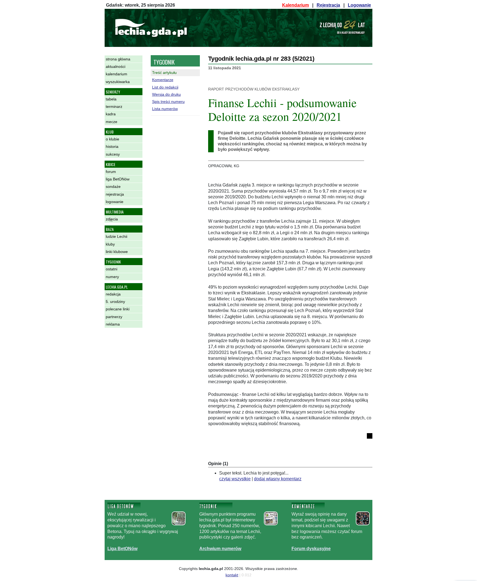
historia (112, 146)
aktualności (115, 66)
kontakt (232, 575)
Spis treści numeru (168, 101)
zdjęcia (112, 219)
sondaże (113, 186)
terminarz (114, 106)
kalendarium (116, 74)
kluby (110, 244)
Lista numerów (165, 108)
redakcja (113, 294)
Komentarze (162, 80)
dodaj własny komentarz (277, 478)
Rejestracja (328, 5)
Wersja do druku (166, 94)
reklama (113, 324)
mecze (111, 121)
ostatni (111, 269)
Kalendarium (295, 5)
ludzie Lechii (116, 236)
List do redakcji (165, 87)
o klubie (112, 139)
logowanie (114, 201)
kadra (111, 114)
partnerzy (114, 317)
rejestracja (115, 194)
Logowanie (359, 5)
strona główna (118, 59)
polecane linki (117, 309)
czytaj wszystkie (235, 478)
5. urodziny (115, 301)
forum (111, 171)
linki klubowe (117, 251)
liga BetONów (117, 179)
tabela (111, 99)
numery (112, 276)
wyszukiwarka (118, 81)
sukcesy (113, 154)
